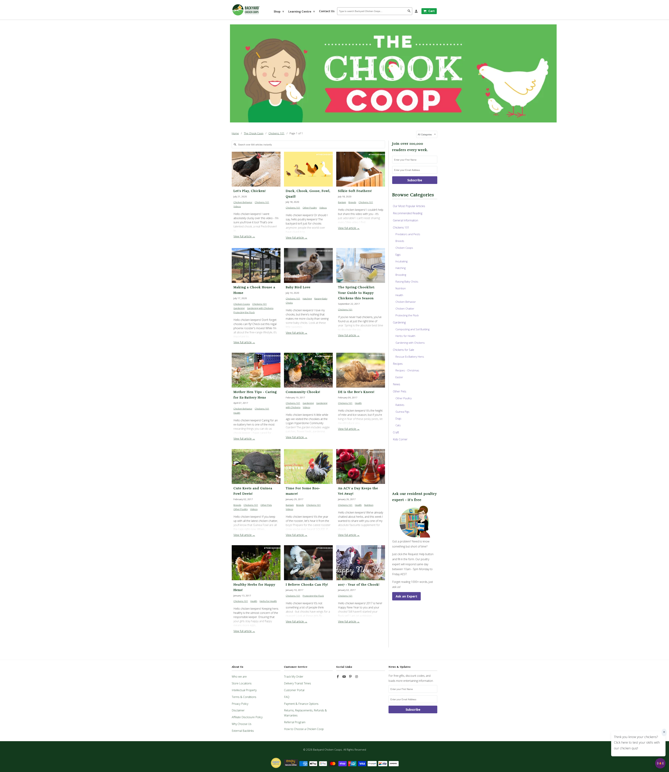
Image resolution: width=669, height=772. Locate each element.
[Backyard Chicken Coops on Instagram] (357, 676)
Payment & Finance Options (301, 704)
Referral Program (294, 722)
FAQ (286, 697)
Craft (396, 432)
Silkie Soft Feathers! (355, 191)
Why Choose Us (241, 724)
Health (236, 412)
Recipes (398, 364)
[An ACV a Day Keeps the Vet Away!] (360, 466)
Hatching (307, 298)
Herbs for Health (268, 601)
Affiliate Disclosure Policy (247, 717)
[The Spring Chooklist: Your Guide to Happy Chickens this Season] (360, 265)
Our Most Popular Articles (409, 206)
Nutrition (368, 505)
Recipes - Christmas (407, 370)
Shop (279, 11)
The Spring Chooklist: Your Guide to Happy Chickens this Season (356, 292)
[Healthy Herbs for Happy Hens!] (256, 562)
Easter (399, 377)
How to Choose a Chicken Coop (304, 729)
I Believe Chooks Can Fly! (307, 584)
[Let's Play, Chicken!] (256, 169)
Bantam (342, 202)
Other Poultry (310, 207)
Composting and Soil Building (412, 329)
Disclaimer (238, 710)
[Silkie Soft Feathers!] (360, 169)
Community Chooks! (303, 392)
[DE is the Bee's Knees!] (360, 370)
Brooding (400, 274)
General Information (405, 220)
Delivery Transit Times (297, 683)
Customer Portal (294, 690)
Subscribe (414, 180)
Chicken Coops (241, 304)
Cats (398, 425)
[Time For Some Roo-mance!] (308, 466)
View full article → (244, 236)
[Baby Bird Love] (308, 265)
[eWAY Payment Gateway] (291, 765)
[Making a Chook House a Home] (256, 265)
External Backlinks (243, 731)
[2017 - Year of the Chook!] (360, 562)
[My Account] (416, 11)
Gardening (239, 308)
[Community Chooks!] (308, 370)
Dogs (398, 418)
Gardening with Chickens (260, 308)
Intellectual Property (244, 690)
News (396, 384)
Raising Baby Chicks (406, 281)
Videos (237, 206)
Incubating (401, 261)
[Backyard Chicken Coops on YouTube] (344, 676)
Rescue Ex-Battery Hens (409, 356)
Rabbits (399, 405)
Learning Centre (301, 11)
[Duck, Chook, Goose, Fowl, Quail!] (308, 169)
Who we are (239, 676)
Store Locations (242, 683)
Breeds (352, 202)
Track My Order (293, 676)
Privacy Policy (240, 704)
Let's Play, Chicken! (249, 191)
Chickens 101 (262, 202)
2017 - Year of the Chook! (358, 584)
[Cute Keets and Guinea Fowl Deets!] (256, 466)
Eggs (398, 254)
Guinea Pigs (402, 411)
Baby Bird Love (298, 287)
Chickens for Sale (403, 350)
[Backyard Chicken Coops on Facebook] (338, 676)
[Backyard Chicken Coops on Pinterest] (351, 676)
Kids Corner (400, 439)
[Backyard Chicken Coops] (246, 10)
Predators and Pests (407, 234)
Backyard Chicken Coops (327, 749)
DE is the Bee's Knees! (356, 392)
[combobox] (374, 11)
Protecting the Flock (244, 312)
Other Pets (266, 505)
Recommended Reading (407, 213)
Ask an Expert (406, 596)
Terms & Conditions (244, 697)
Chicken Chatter (404, 308)
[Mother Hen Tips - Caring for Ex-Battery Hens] (256, 370)
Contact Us (326, 11)
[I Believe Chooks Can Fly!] (308, 562)
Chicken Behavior (242, 202)
